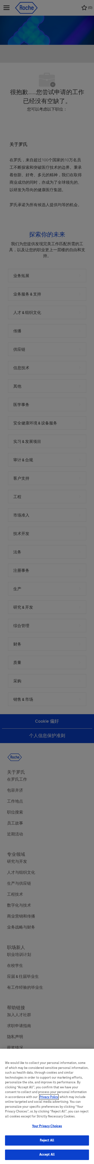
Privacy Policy (49, 1097)
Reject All (47, 1140)
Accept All (47, 1154)
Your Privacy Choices (47, 1126)
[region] (47, 1106)
